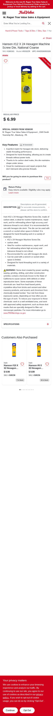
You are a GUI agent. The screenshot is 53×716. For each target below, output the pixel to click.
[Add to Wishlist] (5, 61)
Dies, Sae (42, 31)
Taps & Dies (30, 31)
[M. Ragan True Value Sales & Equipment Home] (26, 12)
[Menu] (4, 13)
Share (49, 38)
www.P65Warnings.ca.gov (15, 313)
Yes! (47, 178)
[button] (27, 207)
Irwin (5, 55)
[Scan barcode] (49, 23)
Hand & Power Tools (14, 31)
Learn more (14, 193)
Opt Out (27, 710)
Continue (10, 710)
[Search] (43, 23)
